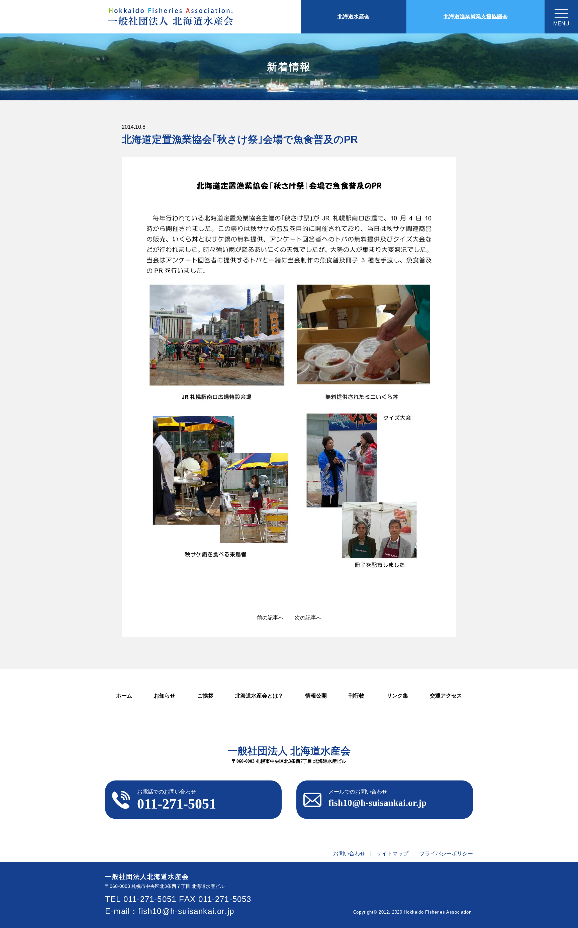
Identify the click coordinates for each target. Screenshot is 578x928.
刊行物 (357, 696)
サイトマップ (392, 853)
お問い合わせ (349, 853)
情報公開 (316, 696)
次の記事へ (308, 618)
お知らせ (164, 696)
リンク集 (397, 696)
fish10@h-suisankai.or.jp (186, 911)
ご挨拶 (205, 696)
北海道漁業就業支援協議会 (476, 16)
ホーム (124, 696)
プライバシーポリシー (446, 853)
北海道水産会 (354, 16)
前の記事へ (270, 618)
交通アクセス (446, 696)
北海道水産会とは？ (259, 696)
